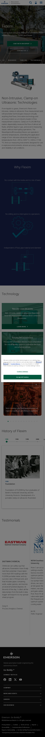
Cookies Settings (22, 371)
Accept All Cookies (22, 377)
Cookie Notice (15, 364)
